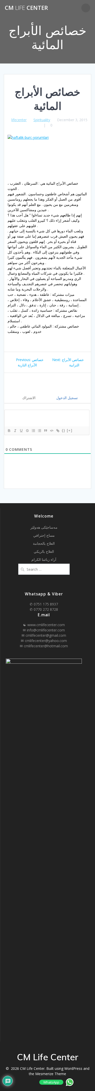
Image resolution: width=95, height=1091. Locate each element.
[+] (69, 430)
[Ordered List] (33, 431)
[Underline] (21, 431)
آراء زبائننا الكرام (43, 559)
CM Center (26, 8)
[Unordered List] (39, 431)
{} (63, 430)
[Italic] (15, 431)
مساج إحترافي (44, 535)
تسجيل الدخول (66, 397)
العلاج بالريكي (44, 551)
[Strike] (27, 431)
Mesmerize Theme (50, 1073)
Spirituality (41, 119)
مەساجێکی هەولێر (44, 527)
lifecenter (19, 119)
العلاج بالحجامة (44, 543)
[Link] (57, 431)
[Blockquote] (45, 431)
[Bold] (9, 431)
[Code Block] (51, 431)
